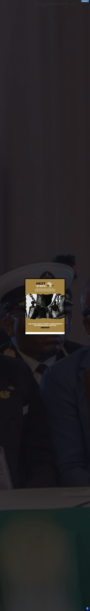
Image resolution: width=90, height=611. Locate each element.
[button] (87, 608)
